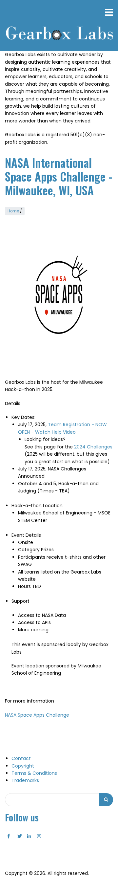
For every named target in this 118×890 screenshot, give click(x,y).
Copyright (22, 766)
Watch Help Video (55, 432)
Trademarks (25, 780)
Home (13, 211)
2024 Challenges (93, 447)
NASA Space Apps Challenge (37, 715)
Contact (21, 758)
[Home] (59, 33)
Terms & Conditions (34, 773)
